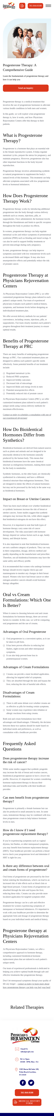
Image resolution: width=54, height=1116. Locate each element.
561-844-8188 (35, 5)
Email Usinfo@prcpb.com (27, 1050)
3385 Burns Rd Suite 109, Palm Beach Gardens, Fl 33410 (29, 1072)
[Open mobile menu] (48, 6)
